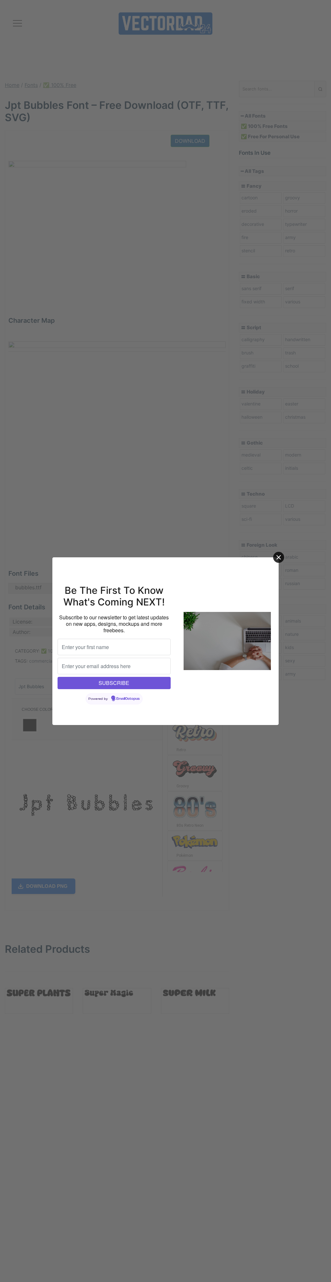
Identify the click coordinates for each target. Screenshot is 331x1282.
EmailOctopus (128, 698)
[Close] (278, 557)
